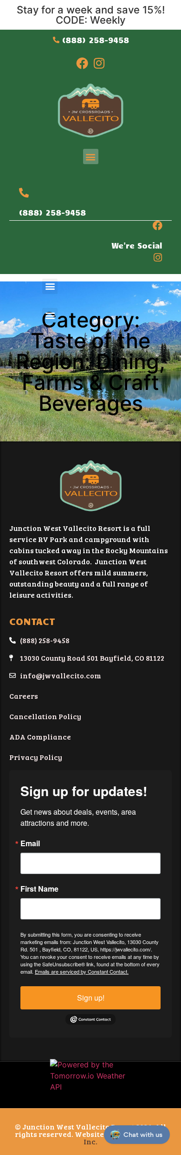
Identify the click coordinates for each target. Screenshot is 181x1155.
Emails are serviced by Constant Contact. (82, 971)
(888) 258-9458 (52, 212)
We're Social (136, 245)
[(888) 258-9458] (24, 193)
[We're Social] (157, 225)
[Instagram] (98, 63)
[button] (90, 156)
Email (30, 843)
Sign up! (90, 997)
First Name (39, 889)
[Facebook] (82, 63)
